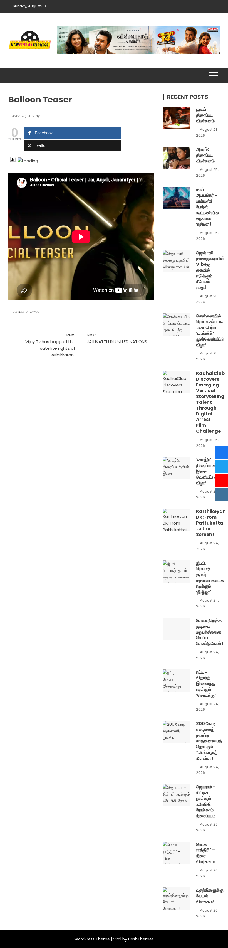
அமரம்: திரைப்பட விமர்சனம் (205, 155)
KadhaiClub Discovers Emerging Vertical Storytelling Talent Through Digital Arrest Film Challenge (210, 402)
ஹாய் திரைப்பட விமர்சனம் (205, 115)
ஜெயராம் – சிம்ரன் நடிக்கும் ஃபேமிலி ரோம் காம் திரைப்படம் (206, 801)
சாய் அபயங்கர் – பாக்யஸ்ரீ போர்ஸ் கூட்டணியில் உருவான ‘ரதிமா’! (207, 206)
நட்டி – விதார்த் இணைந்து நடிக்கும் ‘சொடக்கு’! (207, 683)
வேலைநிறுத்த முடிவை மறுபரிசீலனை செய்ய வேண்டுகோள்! (210, 632)
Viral (117, 939)
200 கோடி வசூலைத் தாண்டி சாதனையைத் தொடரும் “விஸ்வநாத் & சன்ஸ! (209, 741)
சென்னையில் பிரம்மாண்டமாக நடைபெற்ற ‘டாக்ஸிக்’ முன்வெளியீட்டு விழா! (210, 330)
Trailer (34, 311)
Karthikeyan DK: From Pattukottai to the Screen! (211, 523)
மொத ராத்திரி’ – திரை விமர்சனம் (205, 853)
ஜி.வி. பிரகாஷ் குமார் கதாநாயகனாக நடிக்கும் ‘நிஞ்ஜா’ (210, 577)
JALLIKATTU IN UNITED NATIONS (117, 338)
